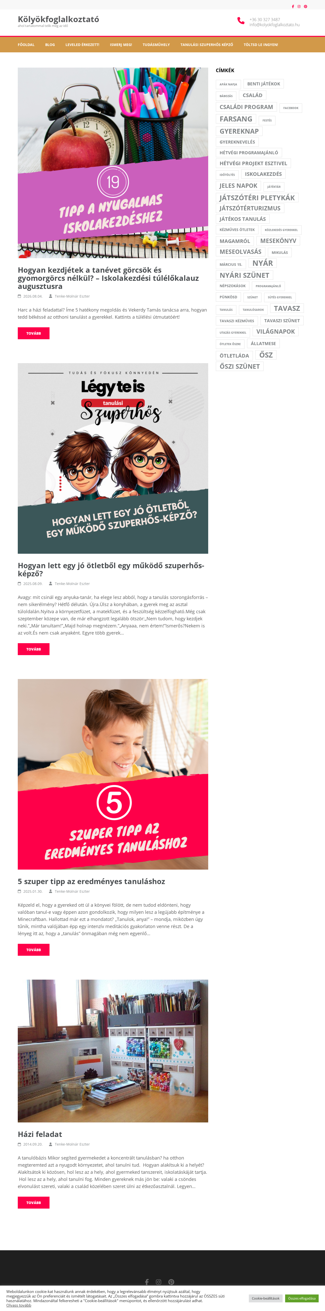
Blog (50, 44)
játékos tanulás (243, 218)
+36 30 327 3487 (265, 19)
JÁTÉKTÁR (274, 187)
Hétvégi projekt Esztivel (253, 163)
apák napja (228, 84)
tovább (33, 333)
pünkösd (228, 297)
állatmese (263, 343)
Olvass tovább (18, 1305)
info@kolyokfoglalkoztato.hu (275, 24)
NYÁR (262, 263)
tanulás (226, 310)
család (253, 95)
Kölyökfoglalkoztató (58, 18)
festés (267, 120)
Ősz (266, 355)
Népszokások (233, 285)
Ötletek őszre (230, 344)
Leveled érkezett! (82, 44)
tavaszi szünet (282, 320)
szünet (252, 297)
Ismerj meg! (121, 44)
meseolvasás (241, 252)
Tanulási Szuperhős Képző (207, 44)
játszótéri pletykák (257, 197)
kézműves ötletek (237, 229)
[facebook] (293, 6)
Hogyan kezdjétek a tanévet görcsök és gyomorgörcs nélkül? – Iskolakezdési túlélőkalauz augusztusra (108, 278)
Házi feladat (40, 1134)
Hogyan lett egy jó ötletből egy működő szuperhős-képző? (111, 569)
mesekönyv (278, 241)
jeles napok (238, 185)
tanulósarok (253, 310)
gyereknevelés (237, 142)
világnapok (275, 331)
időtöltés (227, 175)
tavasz (287, 308)
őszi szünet (240, 366)
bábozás (226, 96)
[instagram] (299, 6)
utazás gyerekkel (233, 332)
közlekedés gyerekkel (281, 230)
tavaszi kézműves (237, 320)
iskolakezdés (263, 174)
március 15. (231, 264)
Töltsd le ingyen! (261, 44)
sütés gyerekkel (280, 297)
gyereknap (239, 131)
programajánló (268, 286)
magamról (235, 241)
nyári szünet (244, 275)
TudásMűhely (156, 44)
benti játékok (263, 84)
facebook (290, 108)
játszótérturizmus (250, 208)
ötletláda (234, 355)
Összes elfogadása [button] (302, 1298)
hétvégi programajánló (249, 153)
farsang (236, 119)
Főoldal (26, 44)
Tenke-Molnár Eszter (72, 296)
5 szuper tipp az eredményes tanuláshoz (91, 881)
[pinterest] (305, 6)
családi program (246, 107)
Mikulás (280, 252)
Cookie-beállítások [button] (266, 1298)
